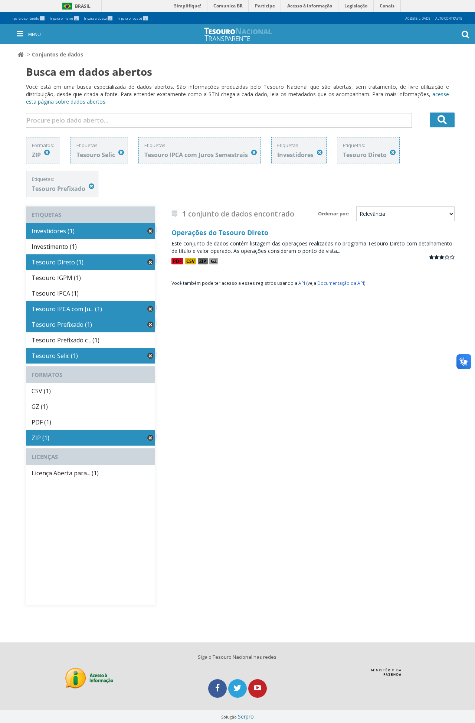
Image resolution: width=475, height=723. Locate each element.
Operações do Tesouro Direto (219, 232)
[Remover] (47, 152)
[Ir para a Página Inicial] (244, 34)
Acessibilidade (417, 18)
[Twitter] (238, 688)
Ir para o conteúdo (26, 18)
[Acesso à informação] (89, 678)
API (301, 283)
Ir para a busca (97, 18)
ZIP (202, 261)
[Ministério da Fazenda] (386, 675)
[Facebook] (218, 688)
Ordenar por (333, 213)
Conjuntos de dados (57, 54)
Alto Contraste (448, 18)
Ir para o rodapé (132, 18)
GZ (214, 261)
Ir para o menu (63, 18)
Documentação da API (340, 283)
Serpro (246, 716)
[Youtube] (257, 688)
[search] (442, 120)
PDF (177, 261)
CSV (190, 261)
